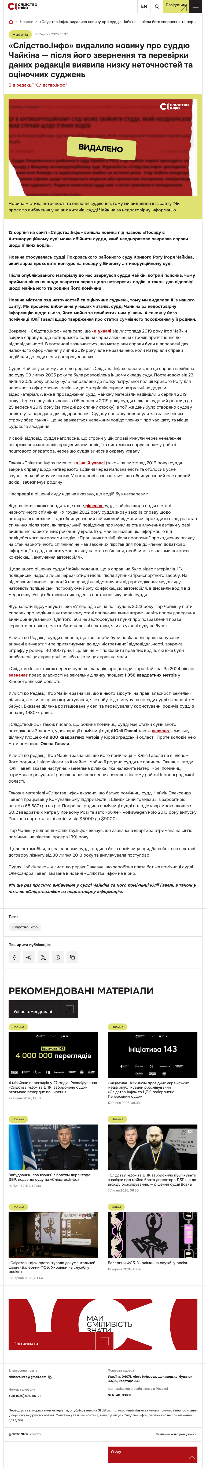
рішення (94, 506)
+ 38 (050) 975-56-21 (25, 1396)
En (144, 6)
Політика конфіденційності (176, 1434)
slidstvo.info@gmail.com (27, 1377)
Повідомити (176, 4)
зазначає (18, 675)
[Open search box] (156, 6)
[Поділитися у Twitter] (43, 957)
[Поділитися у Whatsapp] (58, 957)
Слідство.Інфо (25, 927)
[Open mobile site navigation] (195, 6)
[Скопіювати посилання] (72, 957)
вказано (161, 731)
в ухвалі (103, 331)
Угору (116, 1451)
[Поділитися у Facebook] (14, 957)
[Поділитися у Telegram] (29, 957)
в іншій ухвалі (91, 463)
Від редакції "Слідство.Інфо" (38, 85)
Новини (26, 21)
